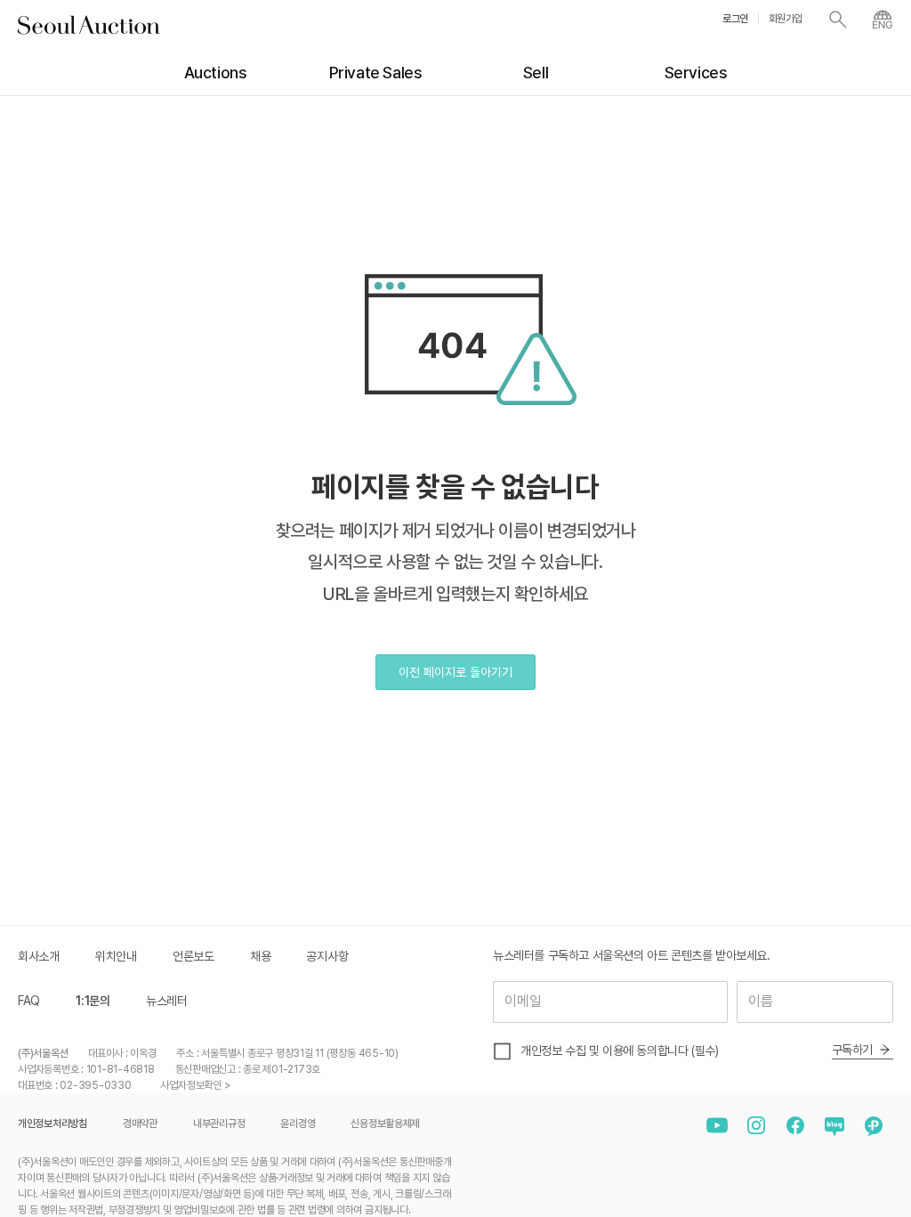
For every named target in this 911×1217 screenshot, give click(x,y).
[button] (455, 672)
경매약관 (140, 1123)
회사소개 (39, 956)
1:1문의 (93, 1001)
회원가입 (785, 18)
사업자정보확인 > (195, 1085)
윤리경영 (297, 1123)
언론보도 (193, 956)
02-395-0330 (95, 1085)
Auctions (215, 72)
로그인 (735, 18)
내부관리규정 (219, 1123)
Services (696, 72)
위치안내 (116, 956)
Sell (535, 72)
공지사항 (327, 956)
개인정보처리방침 (52, 1123)
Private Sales (376, 72)
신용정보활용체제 (385, 1123)
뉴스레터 (167, 1001)
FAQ (29, 1001)
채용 (260, 956)
